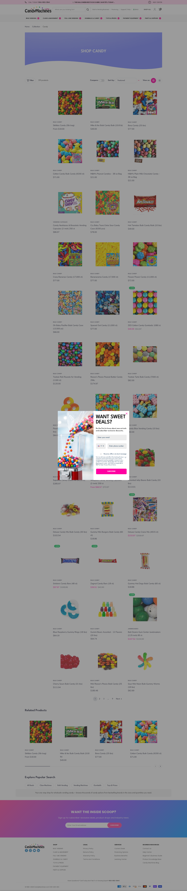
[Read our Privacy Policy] (125, 457)
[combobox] (101, 446)
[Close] (126, 413)
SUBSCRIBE (111, 471)
